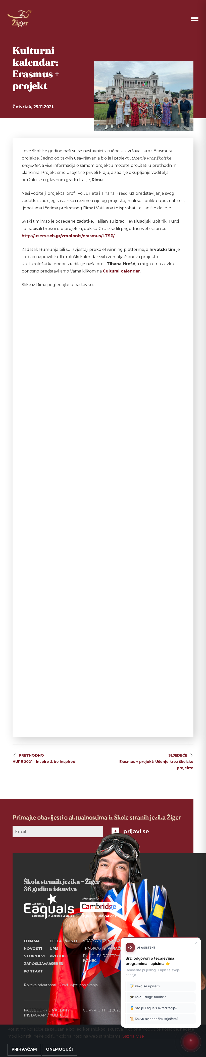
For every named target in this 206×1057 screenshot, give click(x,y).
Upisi (55, 948)
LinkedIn (57, 1010)
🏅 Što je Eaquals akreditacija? (153, 1008)
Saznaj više (133, 1036)
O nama (32, 941)
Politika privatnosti (40, 985)
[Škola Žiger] (20, 18)
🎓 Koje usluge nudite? (148, 997)
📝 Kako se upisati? (145, 986)
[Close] (195, 943)
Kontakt (33, 971)
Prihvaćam (24, 1049)
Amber (56, 963)
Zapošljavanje (37, 963)
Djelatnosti (63, 941)
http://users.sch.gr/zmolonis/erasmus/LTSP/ (68, 235)
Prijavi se (136, 831)
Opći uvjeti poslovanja (79, 985)
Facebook (34, 1010)
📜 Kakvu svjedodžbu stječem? (154, 1019)
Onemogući (59, 1049)
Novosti (33, 948)
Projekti (59, 956)
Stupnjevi (34, 956)
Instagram (35, 1015)
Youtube (59, 1015)
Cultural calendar (121, 271)
